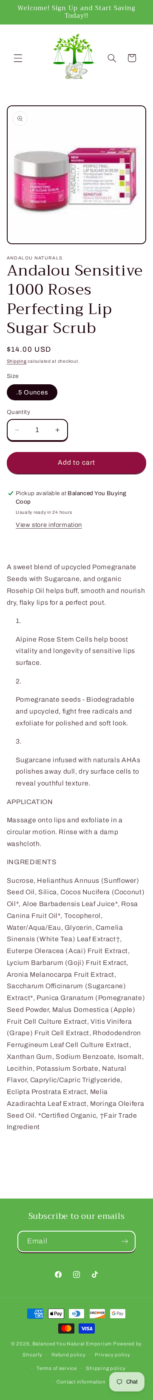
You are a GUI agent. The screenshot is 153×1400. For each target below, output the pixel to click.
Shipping (17, 361)
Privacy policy (112, 1354)
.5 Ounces (32, 392)
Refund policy (68, 1354)
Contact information (81, 1381)
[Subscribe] (124, 1241)
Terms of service (57, 1368)
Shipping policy (105, 1368)
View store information (49, 524)
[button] (18, 58)
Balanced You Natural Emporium (72, 1343)
